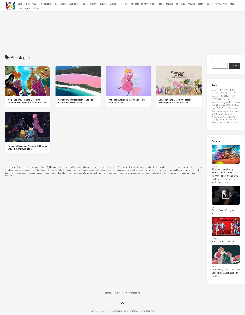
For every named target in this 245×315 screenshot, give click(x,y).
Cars (20, 4)
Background (225, 102)
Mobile (222, 113)
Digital (113, 4)
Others (36, 8)
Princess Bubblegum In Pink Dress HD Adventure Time (126, 101)
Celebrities (180, 4)
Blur (218, 105)
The (220, 120)
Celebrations (47, 4)
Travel (27, 4)
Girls (236, 111)
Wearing (215, 122)
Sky (233, 116)
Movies (169, 4)
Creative (94, 4)
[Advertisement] (122, 30)
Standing (215, 120)
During (236, 108)
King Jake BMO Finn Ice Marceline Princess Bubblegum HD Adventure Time (27, 101)
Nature (161, 4)
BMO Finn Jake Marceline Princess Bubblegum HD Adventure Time (176, 101)
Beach (200, 4)
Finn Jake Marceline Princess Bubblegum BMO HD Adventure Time (27, 147)
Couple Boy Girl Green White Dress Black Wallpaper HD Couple (226, 272)
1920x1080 (226, 90)
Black (152, 4)
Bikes (85, 4)
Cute (225, 4)
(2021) (214, 91)
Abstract (135, 4)
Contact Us (134, 292)
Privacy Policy (120, 292)
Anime (218, 4)
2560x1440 (229, 93)
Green (215, 113)
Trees (224, 119)
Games (35, 4)
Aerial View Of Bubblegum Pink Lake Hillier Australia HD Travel (75, 101)
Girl (233, 111)
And (233, 99)
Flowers (103, 4)
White (223, 122)
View (234, 120)
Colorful (233, 105)
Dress (231, 108)
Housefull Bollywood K (223, 241)
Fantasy (209, 4)
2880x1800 (216, 97)
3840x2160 (227, 96)
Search (215, 61)
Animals (191, 4)
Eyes (213, 111)
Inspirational (74, 4)
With (229, 122)
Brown (223, 105)
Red (229, 117)
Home (108, 292)
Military (144, 4)
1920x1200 (216, 94)
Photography (60, 4)
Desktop (222, 108)
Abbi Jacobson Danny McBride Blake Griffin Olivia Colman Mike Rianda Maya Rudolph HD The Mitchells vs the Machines (225, 176)
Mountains (229, 114)
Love (20, 8)
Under (230, 120)
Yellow (235, 122)
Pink (220, 117)
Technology (123, 4)
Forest (224, 111)
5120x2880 (217, 99)
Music (232, 4)
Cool (237, 105)
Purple (225, 117)
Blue (214, 104)
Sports (28, 8)
